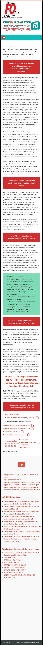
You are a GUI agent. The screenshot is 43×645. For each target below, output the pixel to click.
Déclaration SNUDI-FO (11, 432)
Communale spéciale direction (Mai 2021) (20, 418)
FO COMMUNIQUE (11, 562)
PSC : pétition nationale (12, 480)
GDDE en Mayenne (12, 414)
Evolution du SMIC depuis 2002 (15, 555)
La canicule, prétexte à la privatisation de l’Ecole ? (21, 511)
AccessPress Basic (33, 642)
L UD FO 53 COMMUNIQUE (14, 570)
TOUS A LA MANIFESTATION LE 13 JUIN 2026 (21, 552)
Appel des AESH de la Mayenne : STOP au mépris (21, 485)
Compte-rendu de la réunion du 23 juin (16, 429)
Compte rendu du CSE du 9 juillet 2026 (17, 514)
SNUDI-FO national (12, 497)
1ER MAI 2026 (9, 557)
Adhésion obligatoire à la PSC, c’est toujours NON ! (22, 482)
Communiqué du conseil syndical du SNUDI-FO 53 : (20, 443)
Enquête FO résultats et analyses (14, 435)
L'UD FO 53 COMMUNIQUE (14, 567)
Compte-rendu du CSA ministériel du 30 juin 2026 (21, 536)
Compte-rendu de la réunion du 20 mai (16, 425)
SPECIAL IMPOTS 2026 (13, 560)
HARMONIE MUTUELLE (13, 572)
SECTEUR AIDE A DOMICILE (15, 565)
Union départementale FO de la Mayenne (21, 549)
